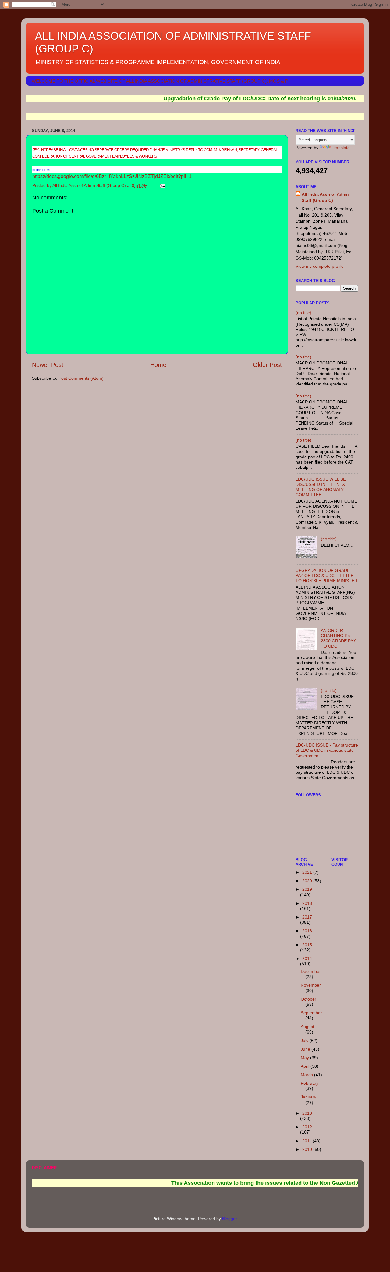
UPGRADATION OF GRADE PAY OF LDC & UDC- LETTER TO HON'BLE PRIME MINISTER (326, 575)
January (308, 1097)
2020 (307, 880)
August (307, 1026)
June (306, 1049)
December (311, 971)
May (305, 1057)
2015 (307, 944)
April (305, 1066)
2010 (307, 1149)
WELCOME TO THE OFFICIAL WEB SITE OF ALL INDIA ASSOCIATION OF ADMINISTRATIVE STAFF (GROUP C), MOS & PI (160, 81)
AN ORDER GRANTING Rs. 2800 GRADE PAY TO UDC (338, 638)
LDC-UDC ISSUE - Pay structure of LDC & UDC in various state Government (327, 750)
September (311, 1012)
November (311, 985)
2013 (307, 1113)
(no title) (303, 312)
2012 (307, 1126)
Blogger (229, 1218)
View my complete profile (320, 266)
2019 (307, 889)
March (307, 1074)
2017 (307, 917)
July (305, 1040)
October (308, 999)
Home (158, 364)
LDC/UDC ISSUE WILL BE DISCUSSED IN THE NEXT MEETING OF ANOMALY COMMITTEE (322, 487)
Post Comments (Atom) (81, 378)
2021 (307, 872)
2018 (307, 903)
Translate (341, 147)
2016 (307, 930)
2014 (307, 958)
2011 (307, 1140)
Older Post (267, 364)
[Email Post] (162, 185)
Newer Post (47, 364)
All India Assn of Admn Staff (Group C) (325, 197)
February (309, 1083)
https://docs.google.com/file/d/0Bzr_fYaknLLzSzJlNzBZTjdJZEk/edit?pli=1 (112, 176)
